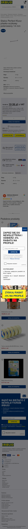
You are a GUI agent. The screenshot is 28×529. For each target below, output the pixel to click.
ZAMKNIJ (25, 229)
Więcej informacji (15, 259)
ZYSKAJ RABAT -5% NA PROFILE (14, 294)
